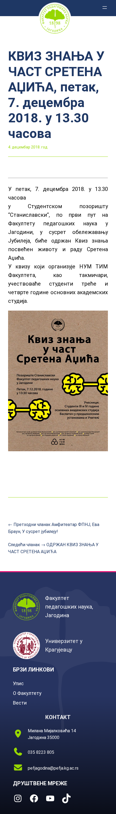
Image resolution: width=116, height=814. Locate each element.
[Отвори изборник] (105, 7)
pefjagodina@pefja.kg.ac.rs (53, 768)
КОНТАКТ (58, 717)
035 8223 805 (41, 752)
